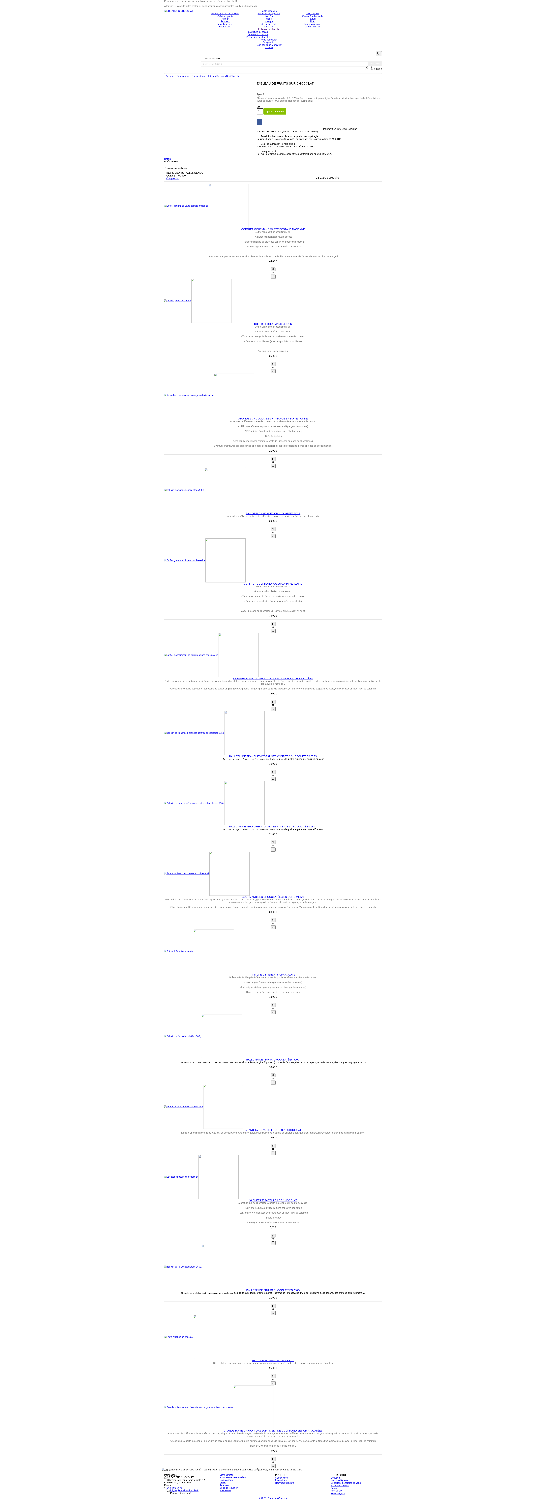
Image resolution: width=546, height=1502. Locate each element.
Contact (334, 1488)
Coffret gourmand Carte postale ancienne (273, 229)
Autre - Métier (312, 13)
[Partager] (259, 122)
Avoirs (223, 1482)
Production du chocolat (258, 37)
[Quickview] (273, 273)
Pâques (313, 19)
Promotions (281, 1480)
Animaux (225, 21)
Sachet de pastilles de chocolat (273, 1200)
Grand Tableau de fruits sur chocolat (273, 1130)
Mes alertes (225, 1490)
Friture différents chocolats (273, 974)
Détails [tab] (167, 159)
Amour (225, 19)
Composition (172, 178)
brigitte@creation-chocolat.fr (184, 1490)
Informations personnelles (233, 1477)
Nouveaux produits (284, 1483)
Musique (269, 21)
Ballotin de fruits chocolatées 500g (273, 1059)
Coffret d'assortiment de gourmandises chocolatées (273, 678)
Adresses (224, 1485)
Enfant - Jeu (225, 26)
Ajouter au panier (275, 111)
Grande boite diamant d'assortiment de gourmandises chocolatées (273, 1430)
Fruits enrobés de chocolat (273, 1360)
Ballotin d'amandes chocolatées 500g (273, 513)
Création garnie (225, 16)
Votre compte (226, 1475)
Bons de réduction (229, 1488)
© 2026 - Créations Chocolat (273, 1498)
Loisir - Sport (268, 16)
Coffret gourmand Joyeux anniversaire (273, 583)
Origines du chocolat (258, 34)
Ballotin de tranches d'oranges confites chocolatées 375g (273, 756)
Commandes (226, 1480)
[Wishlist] (273, 277)
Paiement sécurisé (340, 1485)
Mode (269, 19)
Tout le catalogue (312, 24)
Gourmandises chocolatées (225, 13)
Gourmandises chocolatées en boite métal (273, 897)
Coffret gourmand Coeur (273, 324)
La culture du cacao (258, 32)
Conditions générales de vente (346, 1483)
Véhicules (269, 26)
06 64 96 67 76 (174, 1488)
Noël (312, 21)
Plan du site (337, 1490)
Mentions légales (339, 1480)
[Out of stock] (273, 269)
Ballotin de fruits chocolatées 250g (273, 1290)
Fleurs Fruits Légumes (269, 13)
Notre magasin (338, 1493)
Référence (169, 161)
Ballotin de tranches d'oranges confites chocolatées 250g (273, 826)
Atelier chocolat (312, 26)
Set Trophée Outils (268, 24)
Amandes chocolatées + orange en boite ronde (273, 418)
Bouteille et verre (225, 24)
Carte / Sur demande (312, 16)
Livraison (335, 1478)
